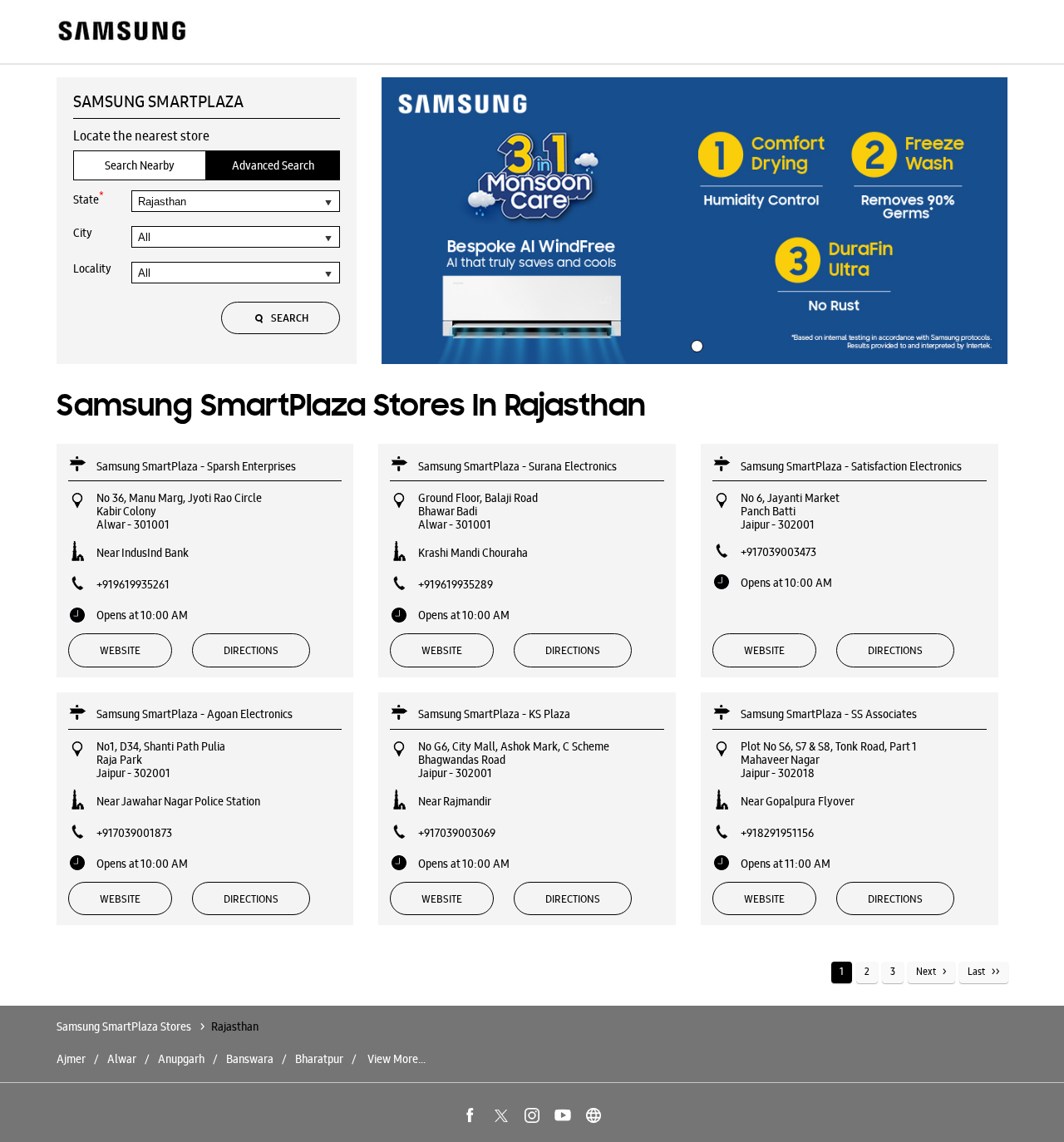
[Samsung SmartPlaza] (121, 32)
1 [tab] (695, 344)
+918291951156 (777, 832)
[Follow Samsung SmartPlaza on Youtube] (562, 1115)
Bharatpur (319, 1059)
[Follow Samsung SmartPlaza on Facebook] (470, 1115)
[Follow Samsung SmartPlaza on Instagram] (532, 1115)
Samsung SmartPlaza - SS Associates (829, 713)
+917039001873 (134, 832)
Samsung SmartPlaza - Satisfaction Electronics (851, 466)
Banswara (249, 1059)
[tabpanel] (695, 221)
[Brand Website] (593, 1115)
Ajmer (71, 1059)
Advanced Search (273, 165)
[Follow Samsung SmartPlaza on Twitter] (501, 1115)
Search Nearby (140, 165)
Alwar (121, 1059)
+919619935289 (455, 584)
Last (976, 971)
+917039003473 (778, 551)
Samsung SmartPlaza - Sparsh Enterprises (196, 466)
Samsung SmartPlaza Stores (125, 1026)
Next (926, 971)
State (88, 198)
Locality (92, 268)
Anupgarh (181, 1059)
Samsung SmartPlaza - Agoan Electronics (194, 713)
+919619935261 (133, 584)
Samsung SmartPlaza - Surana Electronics (517, 466)
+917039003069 (456, 832)
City (82, 232)
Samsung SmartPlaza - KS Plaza (494, 713)
